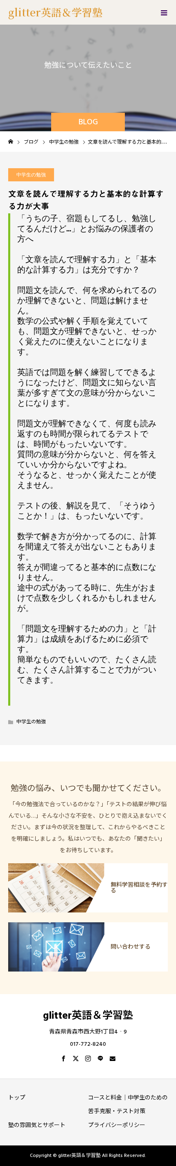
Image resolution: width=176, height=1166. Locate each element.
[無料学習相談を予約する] (88, 863)
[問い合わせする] (88, 923)
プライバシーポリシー (116, 1125)
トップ (16, 1098)
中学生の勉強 (31, 175)
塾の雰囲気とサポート (36, 1125)
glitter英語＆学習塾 (55, 12)
